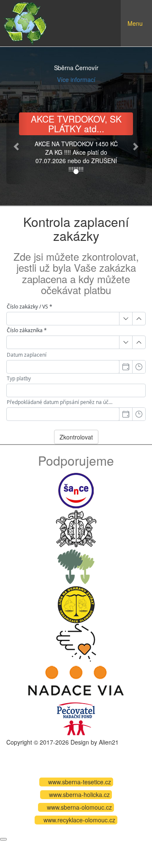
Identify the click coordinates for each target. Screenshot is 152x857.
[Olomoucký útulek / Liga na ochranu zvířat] (76, 603)
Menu (139, 29)
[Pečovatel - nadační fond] (76, 717)
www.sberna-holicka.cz (79, 794)
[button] (16, 146)
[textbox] (76, 390)
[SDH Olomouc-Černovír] (76, 527)
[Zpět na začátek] (3, 839)
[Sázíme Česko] (76, 565)
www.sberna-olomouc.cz (79, 807)
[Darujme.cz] (76, 641)
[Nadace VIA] (76, 679)
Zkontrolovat (76, 437)
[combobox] (63, 366)
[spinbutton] (63, 318)
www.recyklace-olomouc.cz (79, 820)
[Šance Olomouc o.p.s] (76, 489)
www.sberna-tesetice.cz (79, 782)
